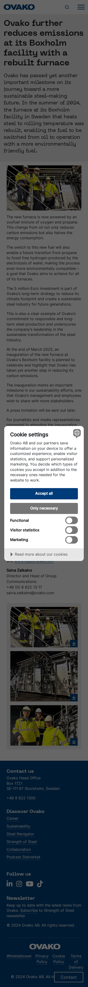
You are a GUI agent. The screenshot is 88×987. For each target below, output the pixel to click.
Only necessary (44, 508)
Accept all (44, 493)
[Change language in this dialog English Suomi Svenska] (76, 433)
